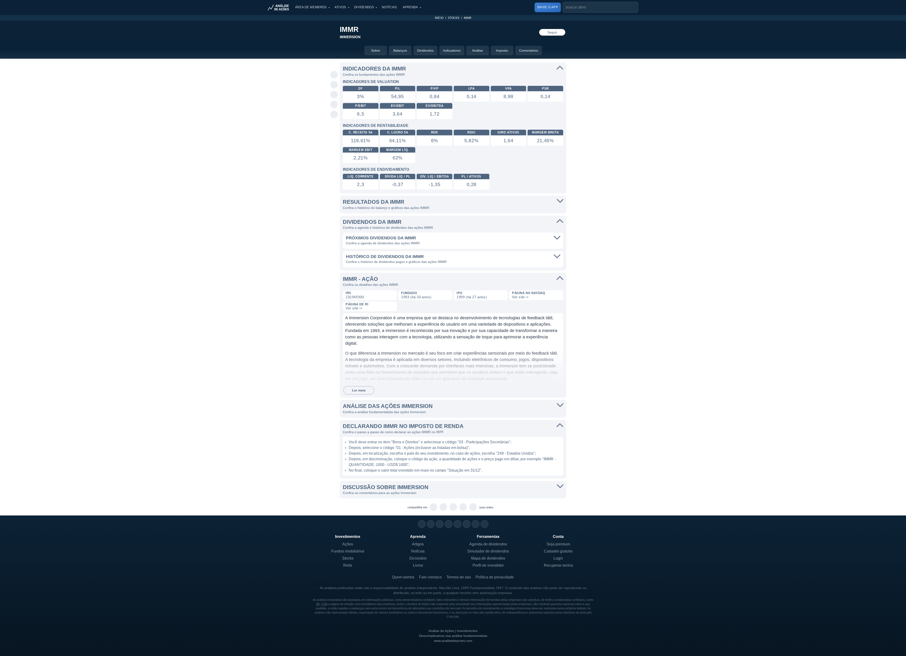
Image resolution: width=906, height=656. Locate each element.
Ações (347, 544)
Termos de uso (458, 577)
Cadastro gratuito (558, 551)
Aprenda (410, 7)
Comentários (528, 50)
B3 (318, 604)
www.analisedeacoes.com (453, 641)
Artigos (418, 544)
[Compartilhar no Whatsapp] (334, 75)
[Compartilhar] (334, 65)
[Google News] (466, 524)
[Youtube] (457, 524)
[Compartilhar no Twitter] (334, 105)
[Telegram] (449, 524)
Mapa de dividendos (488, 558)
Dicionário (418, 558)
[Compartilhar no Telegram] (334, 85)
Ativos (340, 7)
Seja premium (558, 544)
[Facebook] (431, 524)
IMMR (467, 18)
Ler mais (359, 390)
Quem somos (403, 577)
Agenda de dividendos (488, 544)
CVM (324, 604)
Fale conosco (430, 577)
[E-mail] (484, 524)
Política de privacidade (495, 577)
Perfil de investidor (488, 565)
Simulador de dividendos (488, 551)
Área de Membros (311, 7)
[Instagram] (422, 524)
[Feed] (475, 524)
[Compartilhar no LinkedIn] (334, 115)
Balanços (400, 50)
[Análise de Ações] (280, 7)
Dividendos (364, 7)
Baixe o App (547, 7)
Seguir (552, 32)
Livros (418, 565)
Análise (477, 50)
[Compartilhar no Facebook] (334, 95)
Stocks (453, 18)
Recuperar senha (558, 565)
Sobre (375, 50)
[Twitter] (440, 524)
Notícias (389, 7)
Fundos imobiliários (347, 551)
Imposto (502, 50)
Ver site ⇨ (520, 297)
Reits (347, 565)
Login (558, 558)
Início (439, 18)
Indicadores (452, 50)
